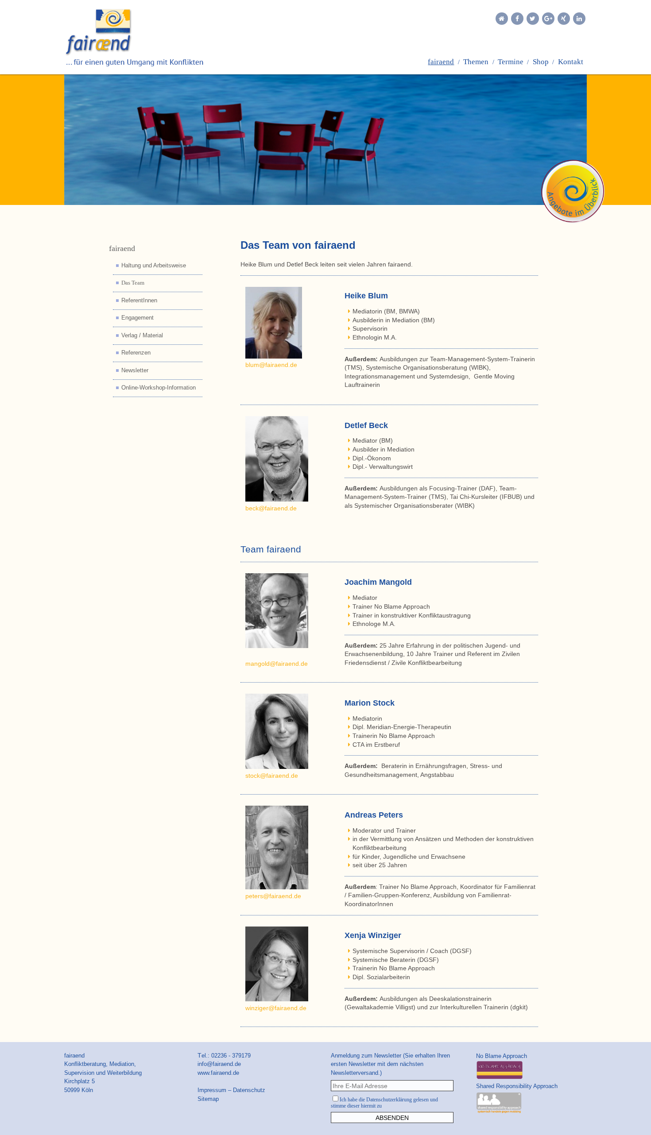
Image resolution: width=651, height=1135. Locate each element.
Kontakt (570, 62)
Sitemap (208, 1099)
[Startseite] (502, 18)
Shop (541, 62)
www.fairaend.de (218, 1072)
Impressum (212, 1090)
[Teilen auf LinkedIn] (579, 18)
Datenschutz (249, 1090)
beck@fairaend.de (271, 508)
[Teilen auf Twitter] (533, 18)
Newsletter (134, 370)
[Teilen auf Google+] (548, 18)
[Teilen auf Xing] (564, 18)
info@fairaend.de (219, 1064)
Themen (475, 62)
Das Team (132, 283)
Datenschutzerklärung (389, 1099)
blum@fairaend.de (271, 364)
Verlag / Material (142, 335)
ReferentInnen (139, 300)
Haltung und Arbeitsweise (153, 266)
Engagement (137, 318)
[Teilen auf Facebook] (517, 18)
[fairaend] (148, 37)
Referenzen (136, 353)
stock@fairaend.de (271, 775)
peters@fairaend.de (273, 896)
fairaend (441, 62)
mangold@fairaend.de (276, 663)
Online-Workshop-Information (158, 388)
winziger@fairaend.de (275, 1007)
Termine (510, 62)
